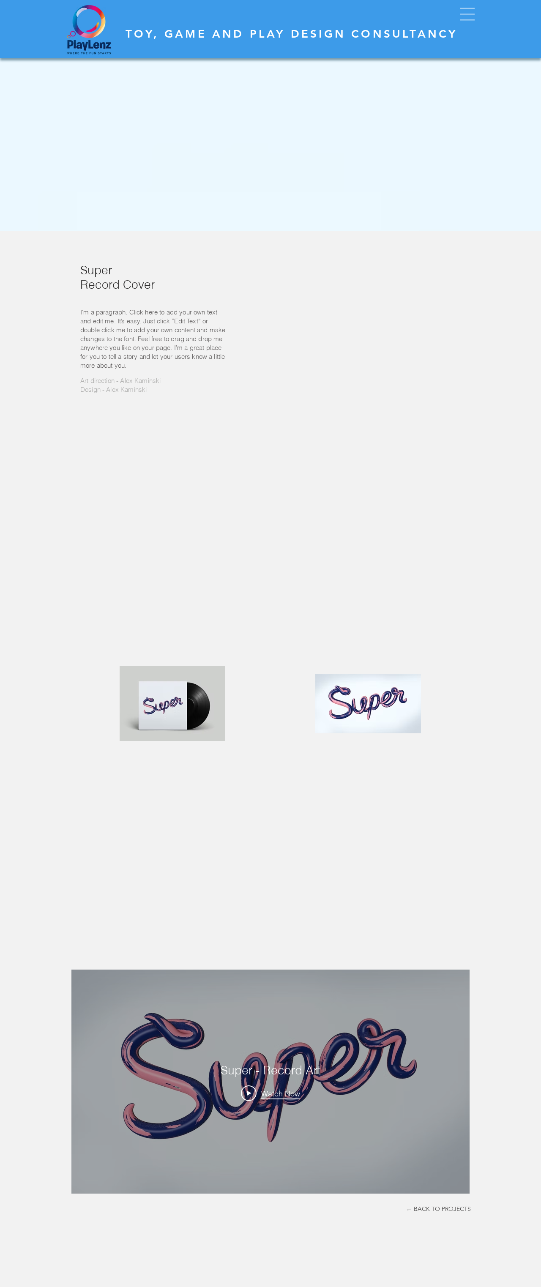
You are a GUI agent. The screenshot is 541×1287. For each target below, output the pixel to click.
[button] (467, 14)
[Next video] (452, 1081)
